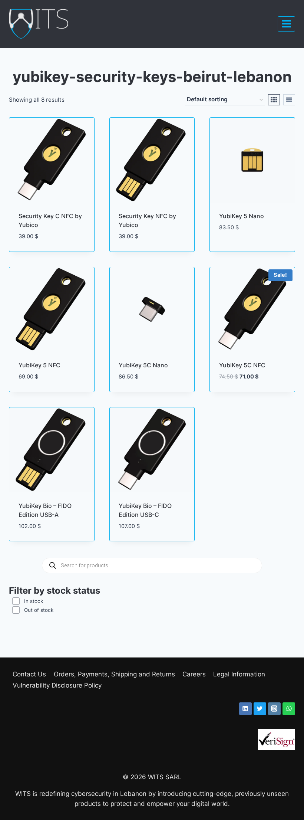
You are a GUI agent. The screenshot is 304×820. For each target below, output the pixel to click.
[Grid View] (274, 99)
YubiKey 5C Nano (143, 365)
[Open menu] (286, 24)
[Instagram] (274, 708)
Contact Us (29, 674)
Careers (194, 674)
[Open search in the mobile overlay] (152, 565)
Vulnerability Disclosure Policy (57, 685)
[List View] (289, 99)
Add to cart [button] (238, 249)
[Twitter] (260, 708)
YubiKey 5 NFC (39, 365)
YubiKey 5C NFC (242, 365)
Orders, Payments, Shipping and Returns (114, 674)
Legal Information (239, 674)
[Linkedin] (245, 708)
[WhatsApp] (288, 708)
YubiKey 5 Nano (241, 216)
